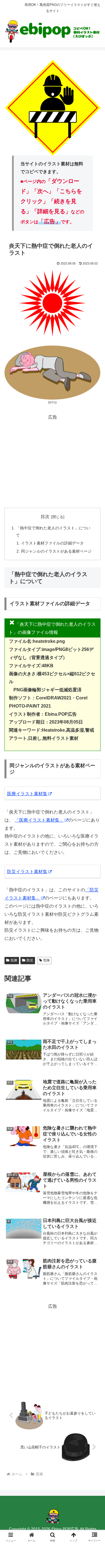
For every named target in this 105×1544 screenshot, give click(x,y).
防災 (30, 960)
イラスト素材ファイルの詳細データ (52, 543)
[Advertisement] (52, 460)
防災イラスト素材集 (27, 871)
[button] (94, 1006)
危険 (46, 960)
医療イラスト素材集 (27, 793)
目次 (45, 516)
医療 (14, 960)
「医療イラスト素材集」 (39, 820)
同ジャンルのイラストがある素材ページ (56, 551)
